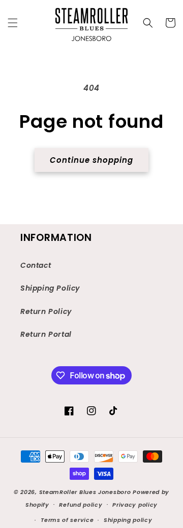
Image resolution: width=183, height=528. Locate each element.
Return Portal (46, 334)
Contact (35, 265)
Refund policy (80, 505)
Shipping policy (128, 520)
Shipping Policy (50, 288)
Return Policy (46, 311)
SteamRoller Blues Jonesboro (85, 492)
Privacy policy (135, 505)
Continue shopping (91, 160)
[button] (13, 23)
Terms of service (67, 520)
